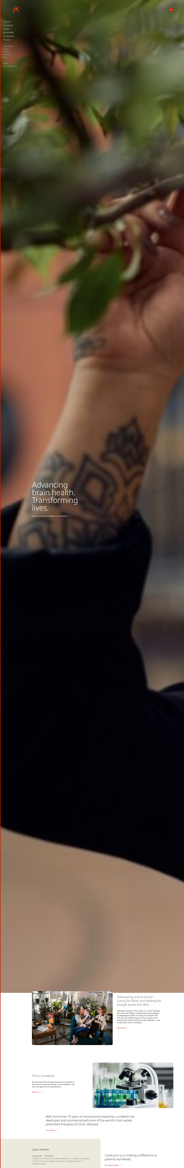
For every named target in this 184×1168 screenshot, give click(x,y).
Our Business (8, 36)
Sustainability (8, 32)
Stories (6, 29)
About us (6, 40)
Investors (6, 52)
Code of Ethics (8, 46)
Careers (6, 49)
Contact (6, 63)
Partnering (7, 54)
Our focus (7, 21)
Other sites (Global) (10, 66)
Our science (8, 25)
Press (5, 57)
